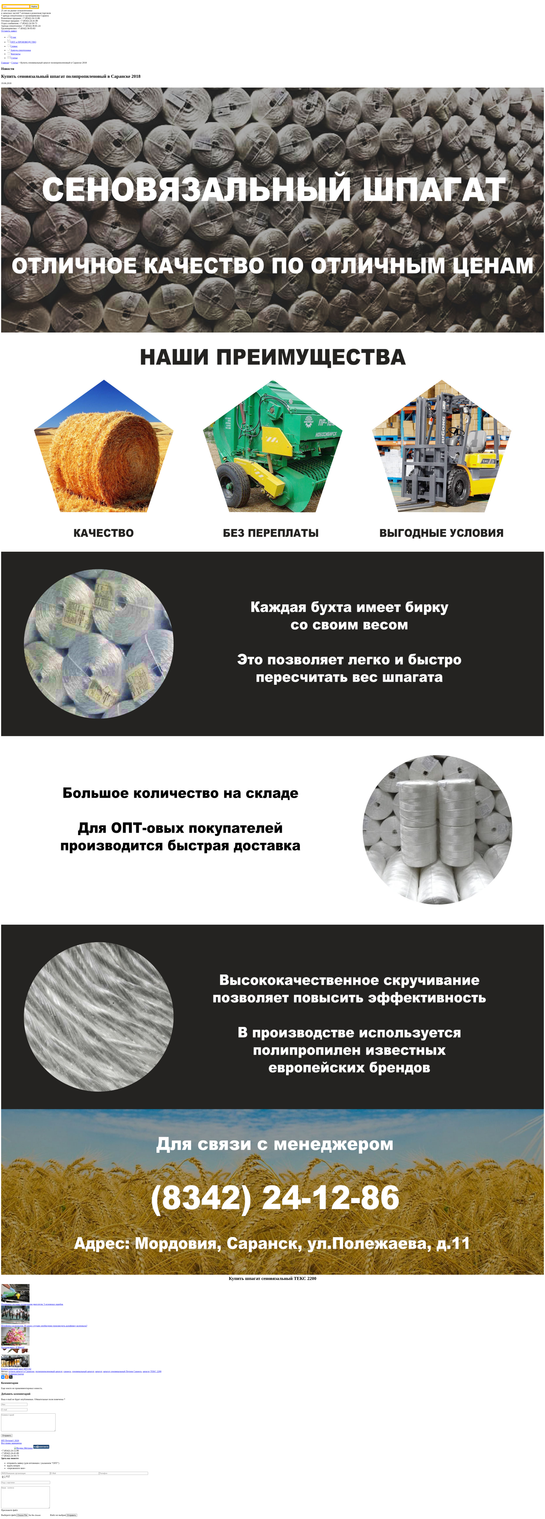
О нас (13, 37)
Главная (5, 62)
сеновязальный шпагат (83, 1371)
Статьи (14, 58)
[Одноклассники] (7, 1377)
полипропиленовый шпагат (48, 1371)
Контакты (15, 54)
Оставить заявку (9, 31)
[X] (10, 1377)
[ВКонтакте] (3, 1377)
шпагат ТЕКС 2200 (152, 1371)
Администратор (16, 1374)
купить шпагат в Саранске (21, 1371)
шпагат (98, 1371)
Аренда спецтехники (21, 50)
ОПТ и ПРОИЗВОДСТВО (23, 42)
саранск (67, 1371)
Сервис (14, 46)
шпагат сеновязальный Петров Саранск (122, 1371)
